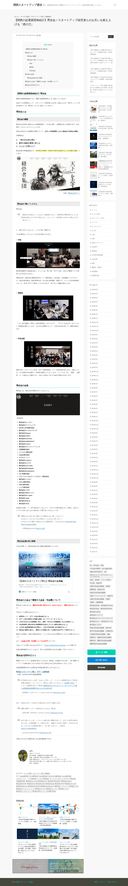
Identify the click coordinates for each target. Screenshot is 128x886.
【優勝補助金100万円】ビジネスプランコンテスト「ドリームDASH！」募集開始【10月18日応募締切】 (105, 165)
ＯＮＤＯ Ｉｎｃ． (21, 778)
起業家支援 (95, 275)
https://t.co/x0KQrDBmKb (28, 728)
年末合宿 (32, 71)
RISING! (97, 580)
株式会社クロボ (74, 786)
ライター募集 (102, 652)
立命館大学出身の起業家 (97, 634)
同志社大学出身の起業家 (97, 592)
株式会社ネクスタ (40, 789)
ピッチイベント (97, 226)
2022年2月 (95, 511)
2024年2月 (95, 412)
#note (74, 521)
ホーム (16, 16)
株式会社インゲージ (96, 615)
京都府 (108, 586)
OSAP (91, 580)
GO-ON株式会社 (34, 776)
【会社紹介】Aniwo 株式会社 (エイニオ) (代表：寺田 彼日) (105, 184)
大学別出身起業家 (48, 819)
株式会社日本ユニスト (39, 791)
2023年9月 (95, 433)
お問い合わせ (102, 660)
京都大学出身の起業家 (97, 586)
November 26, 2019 (45, 733)
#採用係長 (25, 688)
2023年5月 (95, 449)
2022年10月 (95, 478)
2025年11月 (95, 326)
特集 (93, 263)
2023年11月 (95, 425)
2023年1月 (95, 466)
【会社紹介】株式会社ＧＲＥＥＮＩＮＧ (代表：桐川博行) (105, 154)
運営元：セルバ (99, 882)
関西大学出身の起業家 (104, 640)
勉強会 (31, 67)
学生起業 (94, 259)
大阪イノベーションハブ (97, 596)
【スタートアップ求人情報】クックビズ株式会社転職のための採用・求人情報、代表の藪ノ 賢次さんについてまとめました (27, 848)
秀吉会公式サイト (74, 193)
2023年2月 (95, 462)
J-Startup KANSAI (95, 568)
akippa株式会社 (24, 776)
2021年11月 (95, 523)
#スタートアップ (60, 685)
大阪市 (108, 599)
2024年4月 (95, 404)
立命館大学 (109, 631)
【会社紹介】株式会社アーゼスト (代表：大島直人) (105, 193)
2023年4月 (95, 453)
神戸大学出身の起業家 (97, 631)
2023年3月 (95, 457)
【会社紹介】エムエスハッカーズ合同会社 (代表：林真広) (105, 118)
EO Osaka (96, 565)
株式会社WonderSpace (47, 786)
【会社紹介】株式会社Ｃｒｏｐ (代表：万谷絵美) (105, 175)
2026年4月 (95, 306)
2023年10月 (95, 429)
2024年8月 (95, 388)
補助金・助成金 (97, 267)
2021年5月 (95, 548)
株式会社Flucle (31, 783)
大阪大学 (110, 596)
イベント (94, 210)
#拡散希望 (32, 688)
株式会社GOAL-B (40, 783)
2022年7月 (95, 490)
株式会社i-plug (50, 783)
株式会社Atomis (95, 605)
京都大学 (99, 583)
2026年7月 (95, 294)
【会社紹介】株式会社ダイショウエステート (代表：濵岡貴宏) (105, 136)
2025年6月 (95, 347)
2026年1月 (95, 318)
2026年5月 (95, 302)
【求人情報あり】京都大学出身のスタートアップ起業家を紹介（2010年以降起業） (101, 71)
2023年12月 (95, 421)
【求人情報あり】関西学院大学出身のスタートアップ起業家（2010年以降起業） (48, 848)
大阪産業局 (99, 602)
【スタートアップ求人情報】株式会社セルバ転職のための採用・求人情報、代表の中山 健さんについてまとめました (101, 89)
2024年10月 (95, 380)
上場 (93, 234)
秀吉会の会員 (29, 74)
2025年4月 (95, 355)
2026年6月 (95, 298)
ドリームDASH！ (106, 580)
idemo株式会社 (43, 776)
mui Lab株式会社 (66, 776)
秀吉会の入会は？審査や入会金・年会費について (41, 81)
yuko (39, 35)
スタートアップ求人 (37, 16)
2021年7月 (95, 539)
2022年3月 (95, 507)
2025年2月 (95, 363)
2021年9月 (95, 531)
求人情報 (48, 791)
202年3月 (94, 552)
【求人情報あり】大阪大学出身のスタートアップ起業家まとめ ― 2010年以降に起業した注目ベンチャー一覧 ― (101, 61)
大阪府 (92, 602)
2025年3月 (95, 359)
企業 (93, 238)
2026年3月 (95, 310)
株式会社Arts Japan (31, 781)
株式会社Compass (66, 781)
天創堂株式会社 (20, 781)
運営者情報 (101, 667)
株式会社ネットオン (52, 789)
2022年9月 (95, 482)
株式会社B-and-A (42, 781)
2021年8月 (95, 535)
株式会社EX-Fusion (107, 605)
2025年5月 (95, 351)
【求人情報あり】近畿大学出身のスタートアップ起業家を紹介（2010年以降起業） (101, 52)
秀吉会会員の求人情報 (34, 78)
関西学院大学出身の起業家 (98, 644)
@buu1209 (69, 521)
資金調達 (94, 271)
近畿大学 (93, 637)
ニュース (53, 817)
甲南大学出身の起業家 (97, 628)
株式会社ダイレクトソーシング (25, 789)
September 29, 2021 (57, 713)
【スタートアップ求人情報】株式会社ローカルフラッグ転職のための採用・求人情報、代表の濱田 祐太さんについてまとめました (69, 848)
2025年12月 (95, 322)
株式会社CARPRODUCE (54, 781)
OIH (105, 572)
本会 (30, 63)
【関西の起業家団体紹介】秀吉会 (36, 49)
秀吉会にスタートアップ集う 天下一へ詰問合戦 (32, 672)
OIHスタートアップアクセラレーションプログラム (101, 576)
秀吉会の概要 (31, 56)
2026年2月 (95, 314)
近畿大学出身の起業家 (104, 637)
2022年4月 (95, 503)
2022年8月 (95, 486)
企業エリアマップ (23, 817)
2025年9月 (95, 335)
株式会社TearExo (95, 612)
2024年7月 (95, 392)
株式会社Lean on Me (70, 783)
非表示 (50, 45)
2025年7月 (95, 343)
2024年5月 (95, 400)
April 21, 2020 (40, 528)
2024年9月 (95, 384)
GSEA (102, 565)
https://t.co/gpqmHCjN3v (28, 524)
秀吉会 (54, 791)
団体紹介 (49, 16)
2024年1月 (95, 416)
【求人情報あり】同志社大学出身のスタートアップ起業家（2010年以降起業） (48, 823)
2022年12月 (95, 470)
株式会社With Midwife (34, 786)
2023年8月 (95, 437)
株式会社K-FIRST (59, 783)
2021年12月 (95, 519)
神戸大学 (108, 628)
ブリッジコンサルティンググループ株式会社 (63, 778)
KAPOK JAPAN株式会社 (54, 776)
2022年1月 (95, 515)
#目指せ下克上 (69, 683)
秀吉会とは (29, 53)
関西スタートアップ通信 (24, 882)
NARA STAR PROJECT (96, 572)
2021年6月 (95, 543)
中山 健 (92, 583)
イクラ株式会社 (32, 778)
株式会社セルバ (95, 621)
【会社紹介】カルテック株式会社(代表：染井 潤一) (105, 145)
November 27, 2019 (59, 692)
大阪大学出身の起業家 (97, 599)
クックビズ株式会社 (43, 778)
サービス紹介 (25, 16)
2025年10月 (95, 330)
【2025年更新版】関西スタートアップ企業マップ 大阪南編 (27, 821)
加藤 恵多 (93, 589)
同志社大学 (101, 589)
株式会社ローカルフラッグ (24, 791)
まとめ (40, 819)
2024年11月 (95, 375)
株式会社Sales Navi (21, 786)
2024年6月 (95, 396)
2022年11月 (95, 474)
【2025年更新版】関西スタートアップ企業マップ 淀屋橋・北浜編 (68, 821)
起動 (108, 634)
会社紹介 (94, 247)
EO (91, 565)
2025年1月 (95, 367)
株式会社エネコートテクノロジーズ (101, 618)
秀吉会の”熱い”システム (35, 60)
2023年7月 (95, 441)
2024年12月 (95, 371)
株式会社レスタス (63, 789)
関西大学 (93, 640)
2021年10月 (95, 527)
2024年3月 (95, 408)
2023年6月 (95, 445)
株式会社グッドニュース (61, 786)
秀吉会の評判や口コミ (32, 85)
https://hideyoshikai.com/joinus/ (55, 645)
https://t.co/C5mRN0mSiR (44, 688)
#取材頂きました (49, 685)
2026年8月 (95, 289)
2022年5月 (95, 498)
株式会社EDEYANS (21, 783)
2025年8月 (95, 339)
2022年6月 (95, 494)
